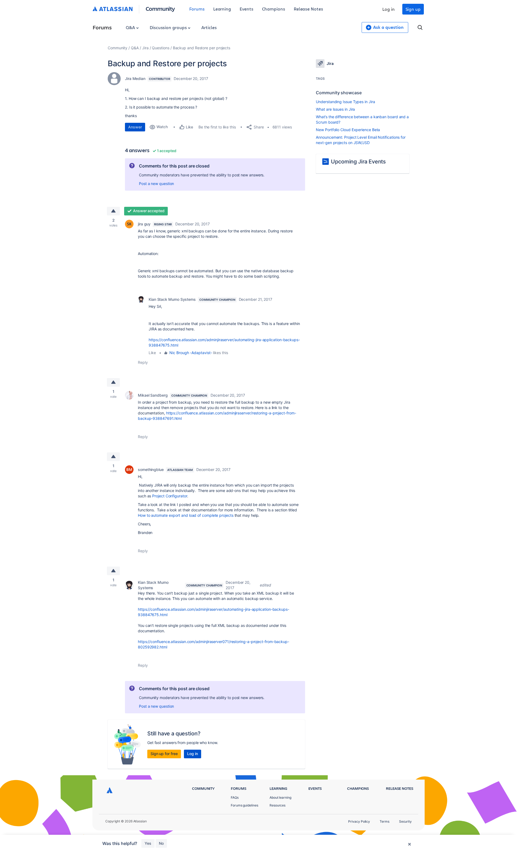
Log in (388, 9)
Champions (273, 9)
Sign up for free (164, 753)
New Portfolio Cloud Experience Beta (348, 129)
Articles (208, 27)
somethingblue (151, 469)
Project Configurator (169, 496)
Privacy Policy (359, 821)
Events (246, 9)
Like (152, 352)
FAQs (235, 797)
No (161, 843)
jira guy (144, 224)
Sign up (413, 9)
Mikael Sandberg (153, 395)
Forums (197, 9)
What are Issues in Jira (335, 109)
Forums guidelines (244, 805)
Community (160, 8)
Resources (277, 805)
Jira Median (135, 78)
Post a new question (156, 183)
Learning (222, 9)
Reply (143, 362)
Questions (160, 48)
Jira (145, 48)
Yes (148, 843)
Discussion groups (169, 27)
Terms (384, 821)
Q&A (131, 27)
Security (405, 821)
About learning (280, 797)
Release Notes (308, 9)
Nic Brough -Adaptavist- (190, 352)
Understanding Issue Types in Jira (345, 101)
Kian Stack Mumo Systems (172, 299)
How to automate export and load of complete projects (185, 515)
